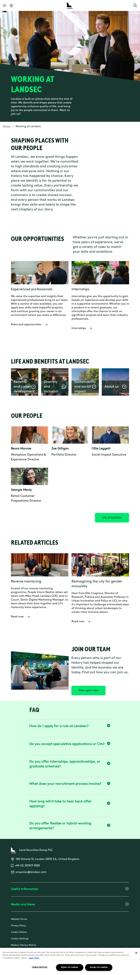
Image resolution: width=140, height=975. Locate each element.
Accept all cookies (99, 967)
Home (6, 126)
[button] (135, 5)
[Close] (136, 953)
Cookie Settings (20, 938)
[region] (70, 961)
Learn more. (34, 958)
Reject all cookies (69, 967)
